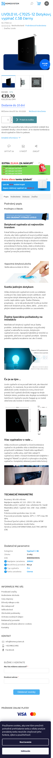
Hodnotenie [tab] (15, 196)
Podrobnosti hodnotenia (35, 25)
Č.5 (28, 568)
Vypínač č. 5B (33, 551)
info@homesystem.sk (15, 641)
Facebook (10, 650)
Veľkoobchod (7, 609)
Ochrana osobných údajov (12, 616)
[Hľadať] (32, 3)
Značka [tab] (34, 196)
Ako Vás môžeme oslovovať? (15, 666)
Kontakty (5, 627)
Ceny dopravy (7, 599)
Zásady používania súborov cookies (16, 624)
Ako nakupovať (7, 606)
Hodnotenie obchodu (10, 595)
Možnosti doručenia (37, 111)
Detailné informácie (9, 137)
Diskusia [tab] (25, 196)
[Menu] (46, 3)
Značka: (10, 28)
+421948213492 (12, 645)
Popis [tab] (6, 196)
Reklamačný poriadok (10, 620)
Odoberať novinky (26, 692)
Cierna (30, 571)
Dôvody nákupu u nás (10, 602)
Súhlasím (25, 751)
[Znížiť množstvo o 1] (11, 121)
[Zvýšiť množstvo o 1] (11, 118)
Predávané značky (9, 591)
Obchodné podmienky (10, 613)
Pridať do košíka (27, 119)
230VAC (30, 561)
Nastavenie (25, 742)
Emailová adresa (10, 677)
